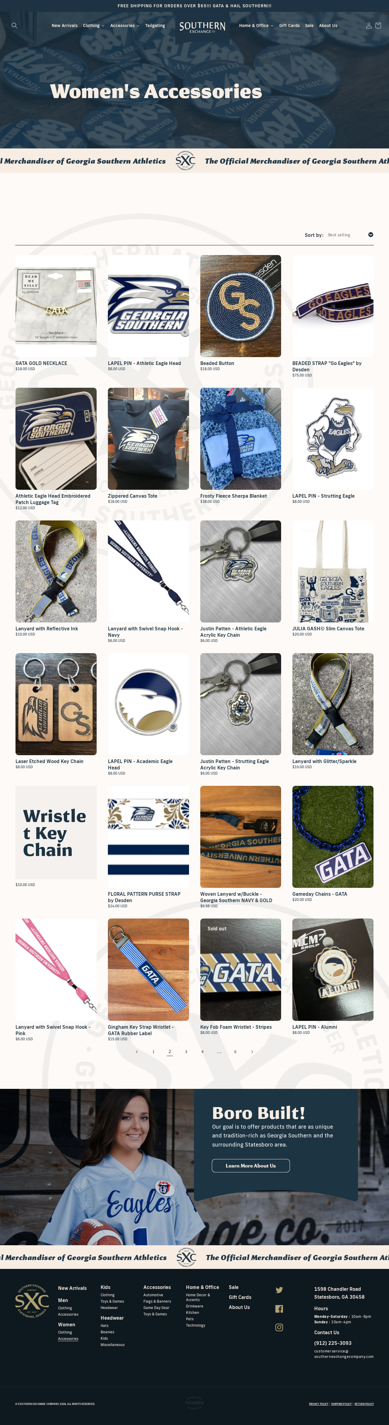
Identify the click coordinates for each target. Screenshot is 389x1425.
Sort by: (314, 235)
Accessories (68, 1314)
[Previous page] (137, 1052)
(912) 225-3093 (333, 1343)
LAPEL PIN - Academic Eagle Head (140, 764)
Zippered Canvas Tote (132, 496)
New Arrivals (72, 1288)
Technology (195, 1325)
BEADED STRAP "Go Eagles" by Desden (327, 366)
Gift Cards (240, 1297)
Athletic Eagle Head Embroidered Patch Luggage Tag (53, 499)
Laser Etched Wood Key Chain (49, 761)
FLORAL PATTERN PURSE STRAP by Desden (144, 897)
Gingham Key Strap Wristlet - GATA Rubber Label (141, 1030)
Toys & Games (112, 1301)
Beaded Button (217, 363)
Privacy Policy (319, 1404)
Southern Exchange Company (38, 1404)
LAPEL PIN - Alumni (314, 1027)
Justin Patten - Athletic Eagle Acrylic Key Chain (233, 632)
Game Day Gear (156, 1307)
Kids (104, 1338)
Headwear (109, 1307)
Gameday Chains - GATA (319, 894)
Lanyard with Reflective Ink (46, 629)
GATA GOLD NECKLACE (41, 363)
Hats (104, 1325)
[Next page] (252, 1052)
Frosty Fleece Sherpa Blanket (233, 496)
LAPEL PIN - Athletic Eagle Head (144, 363)
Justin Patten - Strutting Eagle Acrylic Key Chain (234, 764)
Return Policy (364, 1404)
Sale (234, 1287)
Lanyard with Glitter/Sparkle (324, 761)
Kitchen (192, 1312)
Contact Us (326, 1332)
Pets (190, 1319)
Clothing (65, 1308)
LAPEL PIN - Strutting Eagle (323, 496)
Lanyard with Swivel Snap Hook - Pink (53, 1030)
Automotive (153, 1295)
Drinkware (194, 1306)
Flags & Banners (157, 1301)
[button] (14, 25)
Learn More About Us (251, 1166)
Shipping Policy (341, 1404)
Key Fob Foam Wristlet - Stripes (236, 1027)
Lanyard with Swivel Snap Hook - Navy (145, 632)
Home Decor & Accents (198, 1297)
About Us (239, 1307)
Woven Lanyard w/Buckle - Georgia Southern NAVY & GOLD (236, 897)
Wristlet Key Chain (54, 832)
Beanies (107, 1332)
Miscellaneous (113, 1344)
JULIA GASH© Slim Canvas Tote (328, 629)
